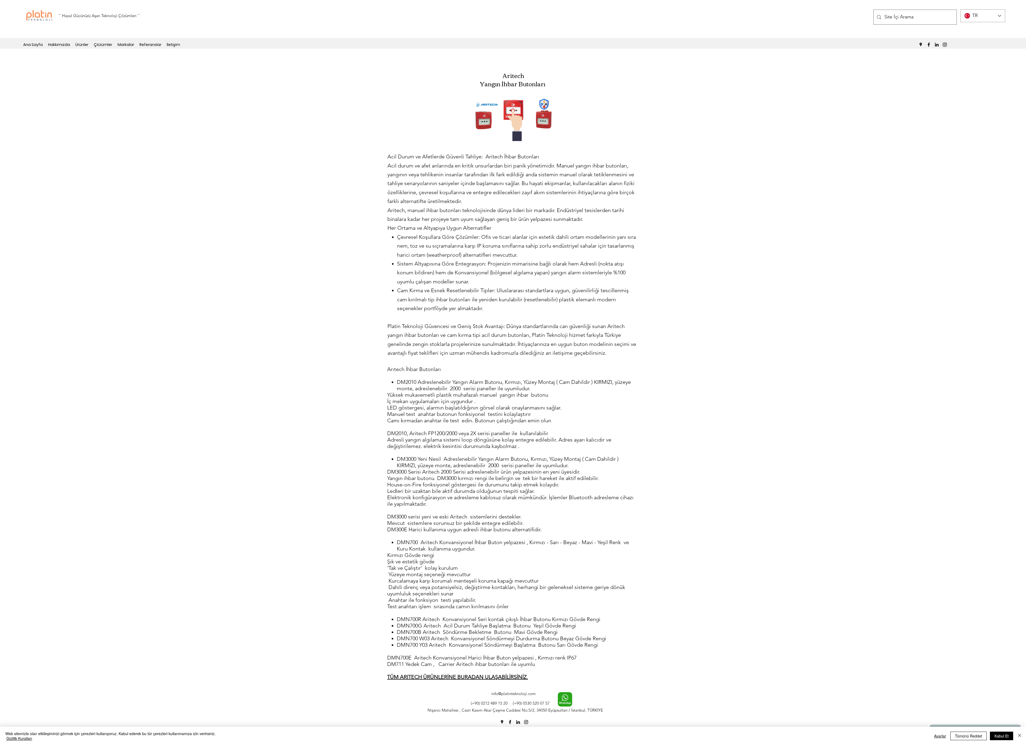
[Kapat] (1019, 736)
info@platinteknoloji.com (513, 693)
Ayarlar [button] (940, 736)
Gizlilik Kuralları (19, 738)
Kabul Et (1001, 736)
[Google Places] (920, 44)
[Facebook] (928, 44)
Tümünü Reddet (968, 736)
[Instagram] (944, 44)
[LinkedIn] (936, 44)
